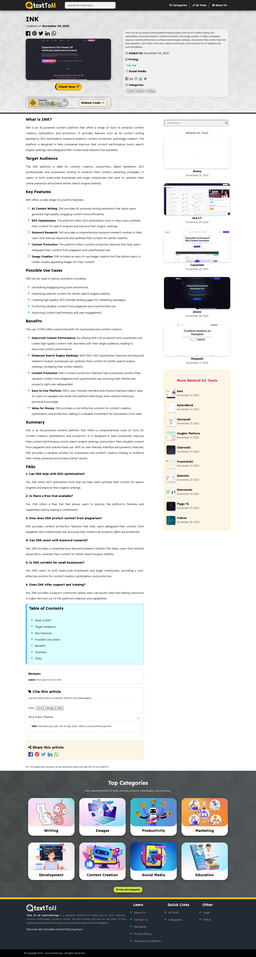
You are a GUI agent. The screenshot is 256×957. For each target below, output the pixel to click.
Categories (175, 919)
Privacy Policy (142, 934)
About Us (140, 912)
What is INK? (43, 620)
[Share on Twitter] (41, 34)
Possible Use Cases (47, 639)
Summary (41, 652)
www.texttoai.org (53, 953)
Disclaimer (140, 927)
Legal (206, 912)
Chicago (49, 708)
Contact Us (141, 919)
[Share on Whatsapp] (54, 34)
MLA (39, 708)
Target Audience (45, 627)
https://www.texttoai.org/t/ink (95, 726)
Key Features (43, 633)
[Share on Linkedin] (47, 34)
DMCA (207, 919)
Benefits (40, 645)
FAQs (38, 658)
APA (59, 708)
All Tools (173, 912)
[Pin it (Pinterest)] (34, 34)
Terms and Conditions (147, 941)
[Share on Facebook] (28, 34)
